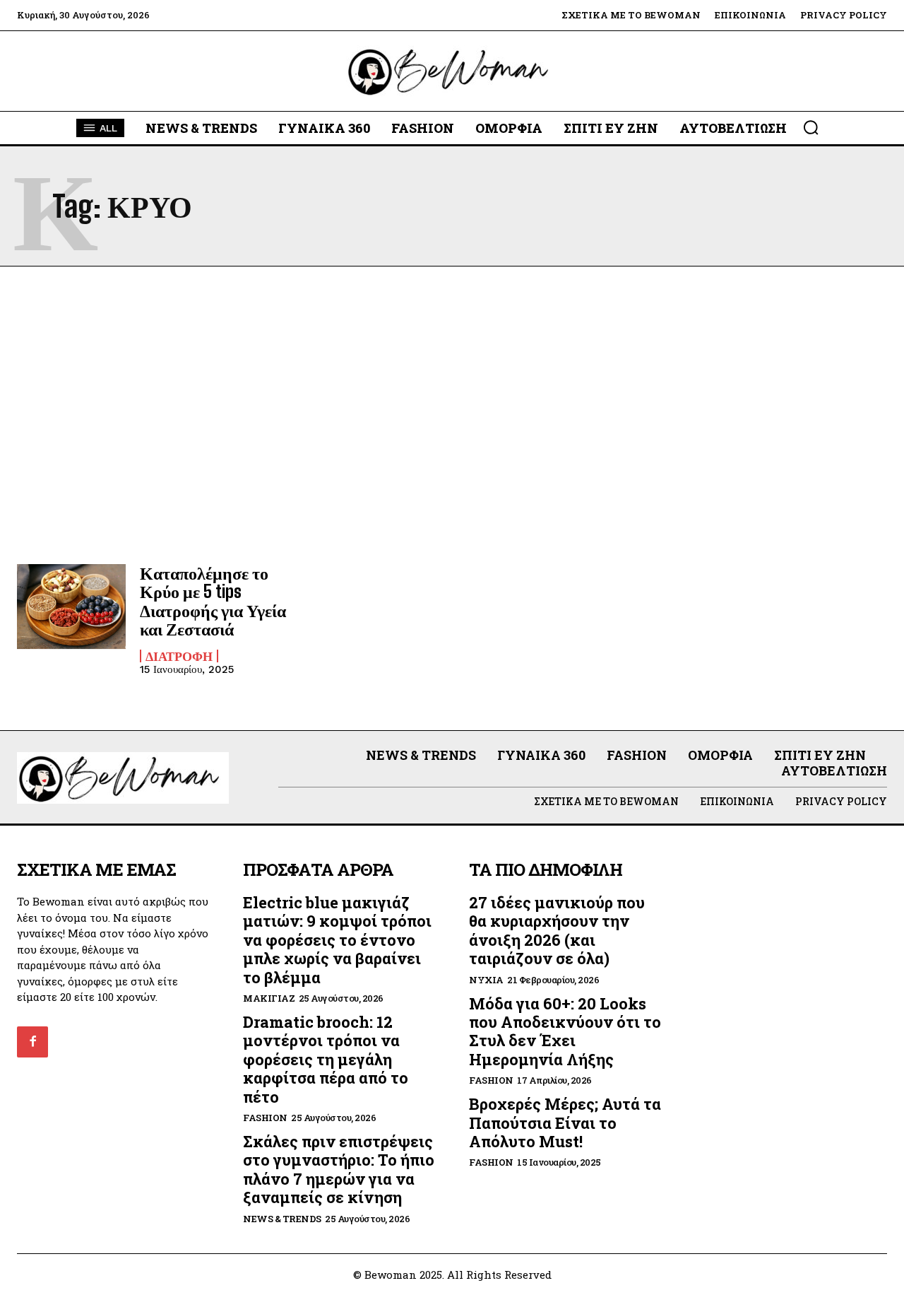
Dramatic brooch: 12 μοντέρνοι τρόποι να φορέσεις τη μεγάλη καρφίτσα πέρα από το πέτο (325, 1059)
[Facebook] (32, 1041)
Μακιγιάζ (269, 998)
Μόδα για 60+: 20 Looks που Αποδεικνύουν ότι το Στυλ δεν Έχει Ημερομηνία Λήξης (565, 1031)
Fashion (265, 1118)
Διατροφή (179, 656)
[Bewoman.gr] (452, 71)
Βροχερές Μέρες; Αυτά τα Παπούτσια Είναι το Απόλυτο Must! (565, 1123)
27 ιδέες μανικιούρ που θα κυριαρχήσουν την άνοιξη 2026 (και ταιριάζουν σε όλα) (557, 930)
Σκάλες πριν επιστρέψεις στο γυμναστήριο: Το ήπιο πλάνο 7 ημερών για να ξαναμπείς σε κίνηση (338, 1169)
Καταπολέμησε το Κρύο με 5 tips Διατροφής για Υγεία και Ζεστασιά (213, 601)
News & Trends (282, 1219)
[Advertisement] (452, 415)
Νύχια (486, 980)
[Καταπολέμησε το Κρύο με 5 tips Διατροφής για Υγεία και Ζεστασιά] (71, 607)
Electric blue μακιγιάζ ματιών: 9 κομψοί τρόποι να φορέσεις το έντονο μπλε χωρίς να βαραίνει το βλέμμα (337, 940)
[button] (811, 127)
